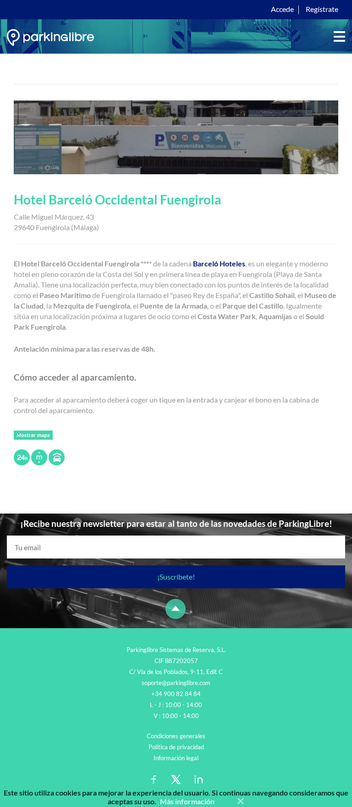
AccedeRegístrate (304, 9)
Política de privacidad (176, 747)
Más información (187, 801)
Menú (339, 36)
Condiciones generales (176, 736)
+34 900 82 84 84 (176, 693)
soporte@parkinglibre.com (176, 682)
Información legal (176, 758)
